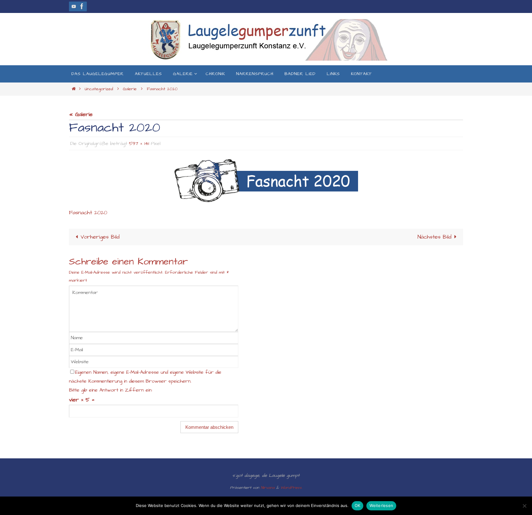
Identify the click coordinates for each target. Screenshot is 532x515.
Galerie (130, 89)
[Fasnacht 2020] (266, 180)
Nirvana (268, 487)
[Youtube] (74, 6)
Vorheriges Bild (100, 237)
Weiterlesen (381, 505)
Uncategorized (99, 89)
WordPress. (291, 487)
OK (358, 505)
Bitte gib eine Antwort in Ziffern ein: (110, 390)
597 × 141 (139, 143)
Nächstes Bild (434, 237)
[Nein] (524, 506)
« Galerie (81, 114)
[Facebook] (82, 6)
